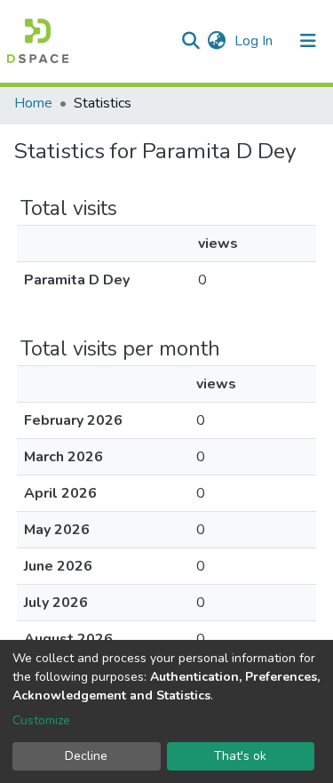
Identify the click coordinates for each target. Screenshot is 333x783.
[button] (216, 41)
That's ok (240, 755)
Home (33, 103)
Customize (41, 720)
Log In (255, 41)
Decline (86, 755)
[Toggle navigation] (308, 41)
